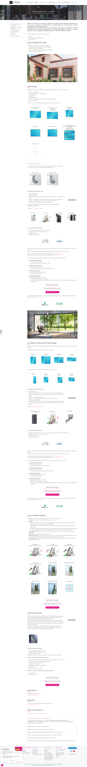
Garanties (13, 34)
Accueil (35, 13)
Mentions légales (49, 765)
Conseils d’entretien (25, 752)
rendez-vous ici (57, 255)
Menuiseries (43, 13)
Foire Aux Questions (15, 36)
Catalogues (23, 751)
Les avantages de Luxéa (16, 24)
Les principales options (16, 29)
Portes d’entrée (47, 752)
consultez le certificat (59, 253)
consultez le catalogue (38, 208)
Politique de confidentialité (37, 765)
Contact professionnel (38, 754)
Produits (38, 13)
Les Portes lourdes (15, 31)
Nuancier (23, 750)
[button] (45, 241)
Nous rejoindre (72, 754)
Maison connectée (48, 757)
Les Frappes (13, 25)
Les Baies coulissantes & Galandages (16, 28)
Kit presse (35, 752)
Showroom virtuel (48, 759)
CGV (54, 765)
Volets (45, 751)
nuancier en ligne (52, 520)
